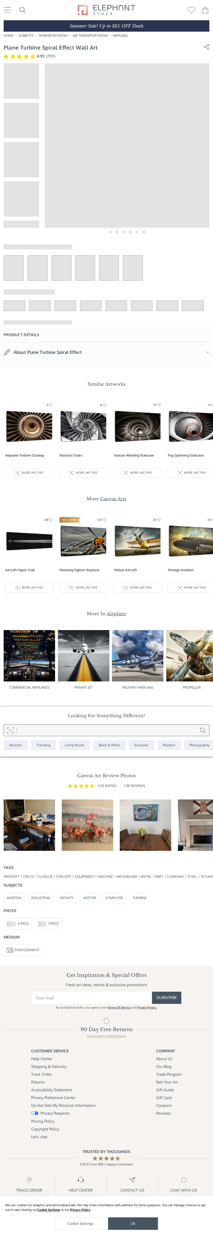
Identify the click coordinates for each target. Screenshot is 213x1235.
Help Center (41, 1058)
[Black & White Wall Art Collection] (109, 745)
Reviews (163, 1113)
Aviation (14, 898)
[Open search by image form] (10, 730)
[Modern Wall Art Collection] (169, 745)
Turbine (140, 898)
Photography (27, 950)
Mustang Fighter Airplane (79, 570)
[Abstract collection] (16, 745)
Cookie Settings (48, 1210)
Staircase (114, 898)
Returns (38, 1082)
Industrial (41, 898)
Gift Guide (165, 1089)
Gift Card (164, 1097)
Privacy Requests (55, 1113)
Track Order (41, 1074)
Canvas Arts (113, 499)
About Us (164, 1058)
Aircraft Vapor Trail (20, 570)
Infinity (67, 898)
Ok (133, 1223)
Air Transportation (90, 35)
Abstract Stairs (70, 455)
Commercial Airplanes (29, 687)
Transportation (53, 35)
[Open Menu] (7, 10)
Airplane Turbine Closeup (24, 455)
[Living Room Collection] (74, 745)
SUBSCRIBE (167, 997)
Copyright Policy (45, 1129)
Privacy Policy (80, 1210)
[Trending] (43, 745)
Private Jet (83, 687)
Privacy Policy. (147, 1007)
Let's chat (39, 1136)
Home (9, 35)
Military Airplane (137, 687)
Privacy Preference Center (53, 1097)
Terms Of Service (119, 1007)
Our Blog (164, 1066)
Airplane (120, 35)
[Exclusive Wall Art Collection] (141, 745)
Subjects (26, 35)
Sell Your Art (167, 1082)
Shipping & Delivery (48, 1066)
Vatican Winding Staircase (134, 455)
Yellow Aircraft (125, 570)
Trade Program (169, 1074)
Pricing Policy (42, 1121)
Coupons (164, 1105)
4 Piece (23, 923)
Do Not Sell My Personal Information (63, 1105)
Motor (89, 898)
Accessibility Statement (51, 1089)
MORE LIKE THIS (32, 472)
